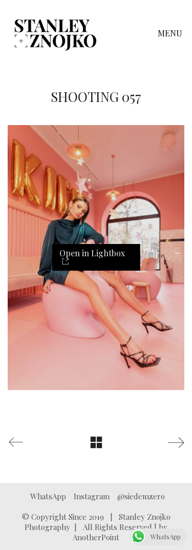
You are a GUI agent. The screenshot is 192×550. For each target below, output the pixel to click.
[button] (171, 33)
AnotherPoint (96, 537)
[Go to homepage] (55, 33)
